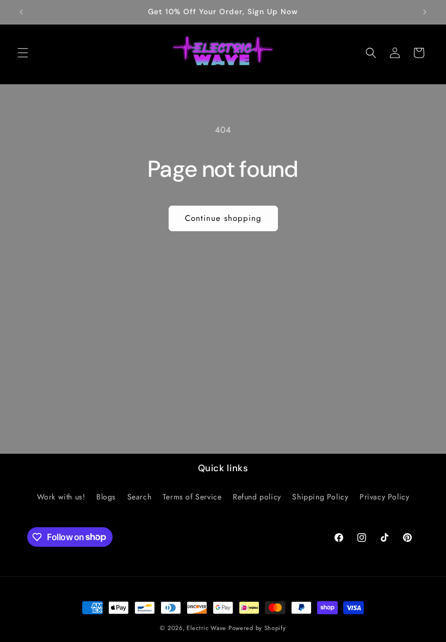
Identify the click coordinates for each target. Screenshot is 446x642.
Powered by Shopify (257, 628)
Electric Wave (207, 628)
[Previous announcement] (21, 12)
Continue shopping (223, 218)
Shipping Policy (320, 496)
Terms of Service (192, 496)
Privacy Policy (384, 496)
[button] (23, 53)
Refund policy (257, 496)
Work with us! (61, 496)
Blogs (106, 496)
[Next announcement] (425, 12)
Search (139, 496)
